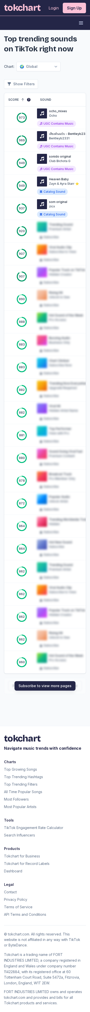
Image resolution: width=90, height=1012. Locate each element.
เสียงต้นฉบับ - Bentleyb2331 (68, 134)
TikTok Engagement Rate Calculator (33, 828)
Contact (10, 892)
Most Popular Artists (20, 807)
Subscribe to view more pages (45, 686)
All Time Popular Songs (23, 792)
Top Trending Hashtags (23, 777)
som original (58, 202)
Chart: (9, 66)
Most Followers (16, 799)
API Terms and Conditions (25, 914)
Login (53, 7)
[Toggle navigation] (81, 23)
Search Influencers (19, 835)
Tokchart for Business (22, 856)
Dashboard (13, 871)
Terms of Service (18, 907)
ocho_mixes (58, 111)
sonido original (60, 156)
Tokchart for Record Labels (27, 863)
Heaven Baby (59, 179)
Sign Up (74, 7)
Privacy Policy (15, 899)
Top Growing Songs (20, 769)
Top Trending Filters (21, 784)
